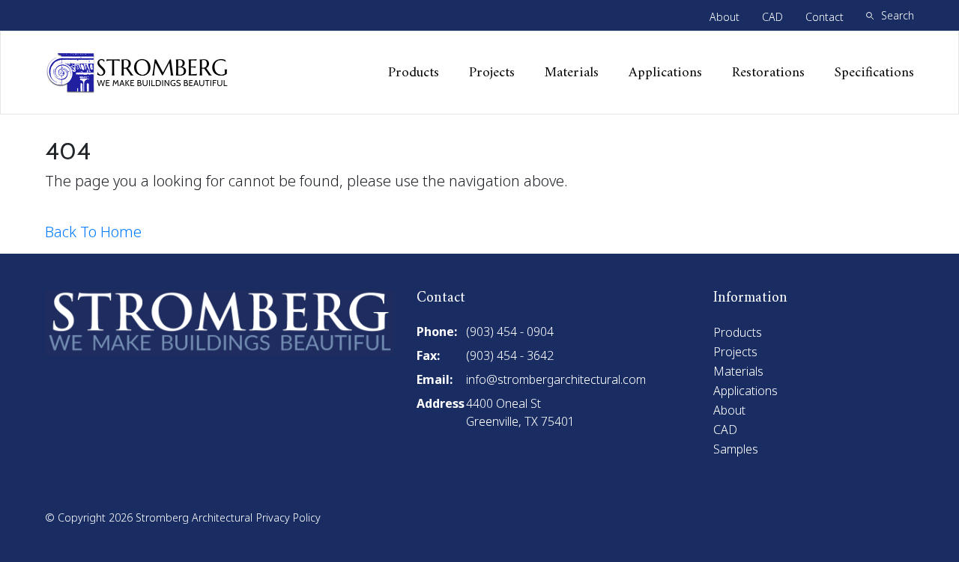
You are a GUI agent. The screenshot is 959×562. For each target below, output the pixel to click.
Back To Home (93, 232)
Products (413, 73)
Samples (735, 449)
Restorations (768, 73)
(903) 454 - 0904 (510, 331)
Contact (824, 17)
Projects (492, 73)
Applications (665, 73)
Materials (572, 73)
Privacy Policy (288, 517)
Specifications (874, 73)
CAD (772, 17)
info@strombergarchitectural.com (556, 379)
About (724, 17)
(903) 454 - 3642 (510, 355)
